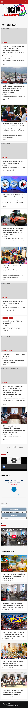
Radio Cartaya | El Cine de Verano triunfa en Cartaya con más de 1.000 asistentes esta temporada (13, 634)
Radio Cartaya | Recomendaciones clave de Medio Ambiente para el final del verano (14, 576)
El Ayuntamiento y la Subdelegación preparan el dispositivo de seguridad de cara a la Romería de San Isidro (14, 429)
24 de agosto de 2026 (7, 667)
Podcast (4, 157)
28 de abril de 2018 (7, 236)
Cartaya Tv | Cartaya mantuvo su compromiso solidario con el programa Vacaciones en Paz (13, 692)
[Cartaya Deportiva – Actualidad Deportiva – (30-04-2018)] (14, 151)
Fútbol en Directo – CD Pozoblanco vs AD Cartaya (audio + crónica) (14, 196)
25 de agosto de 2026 (7, 609)
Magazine (5, 350)
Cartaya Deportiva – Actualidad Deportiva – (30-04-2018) (13, 162)
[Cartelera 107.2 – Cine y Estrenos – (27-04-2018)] (14, 344)
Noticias (4, 42)
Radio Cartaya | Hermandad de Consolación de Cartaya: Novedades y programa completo (13, 663)
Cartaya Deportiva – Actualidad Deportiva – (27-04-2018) (13, 302)
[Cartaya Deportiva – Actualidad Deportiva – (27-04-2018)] (14, 291)
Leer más (4, 64)
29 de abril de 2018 (7, 199)
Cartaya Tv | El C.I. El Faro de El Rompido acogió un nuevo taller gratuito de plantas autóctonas (13, 605)
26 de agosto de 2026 (7, 580)
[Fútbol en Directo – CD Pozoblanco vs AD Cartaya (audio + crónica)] (14, 184)
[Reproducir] (14, 489)
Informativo (5, 318)
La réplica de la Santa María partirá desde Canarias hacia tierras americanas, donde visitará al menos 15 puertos (14, 89)
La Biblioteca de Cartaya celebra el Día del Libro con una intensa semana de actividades (14, 268)
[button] (2, 2)
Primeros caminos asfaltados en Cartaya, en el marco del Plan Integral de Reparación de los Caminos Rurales (13, 231)
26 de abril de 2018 (7, 434)
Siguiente (21, 447)
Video (4, 599)
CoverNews (10, 705)
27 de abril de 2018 (7, 305)
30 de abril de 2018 (7, 57)
